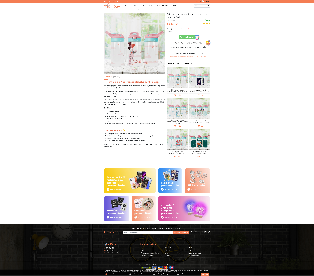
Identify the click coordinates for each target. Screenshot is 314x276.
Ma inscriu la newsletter (181, 232)
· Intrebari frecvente (194, 253)
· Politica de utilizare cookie (173, 248)
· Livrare (142, 250)
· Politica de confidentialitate (149, 253)
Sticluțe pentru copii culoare (177, 29)
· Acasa (142, 248)
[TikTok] (118, 1)
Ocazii (156, 5)
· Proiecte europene (194, 255)
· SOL (189, 250)
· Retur (166, 253)
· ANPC (190, 248)
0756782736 (108, 1)
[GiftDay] (121, 244)
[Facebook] (113, 1)
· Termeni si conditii (146, 255)
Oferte (149, 5)
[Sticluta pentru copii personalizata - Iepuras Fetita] (112, 5)
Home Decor (166, 5)
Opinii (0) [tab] (117, 77)
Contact (175, 5)
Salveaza (205, 274)
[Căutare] (208, 6)
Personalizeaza (186, 37)
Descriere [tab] (108, 77)
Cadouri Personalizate (136, 5)
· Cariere (167, 250)
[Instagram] (115, 1)
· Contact (167, 255)
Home (124, 5)
